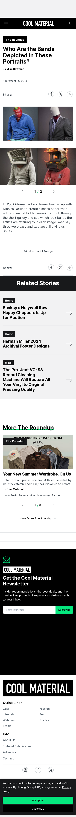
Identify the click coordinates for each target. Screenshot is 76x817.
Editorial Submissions (17, 746)
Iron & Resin (10, 495)
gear (6, 708)
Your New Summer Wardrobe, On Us (37, 474)
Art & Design (44, 251)
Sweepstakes (27, 495)
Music (32, 251)
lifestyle (8, 714)
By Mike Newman (13, 68)
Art (25, 251)
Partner (56, 495)
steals (7, 726)
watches (8, 720)
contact (8, 758)
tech (42, 714)
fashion (44, 708)
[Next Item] (53, 191)
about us (9, 740)
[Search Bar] (71, 23)
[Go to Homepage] (39, 23)
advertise (9, 752)
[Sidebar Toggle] (5, 23)
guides (44, 720)
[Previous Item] (22, 191)
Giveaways (43, 495)
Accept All (38, 800)
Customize (38, 808)
